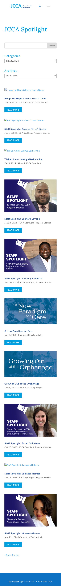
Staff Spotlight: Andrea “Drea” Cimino (25, 128)
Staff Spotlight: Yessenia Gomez (22, 533)
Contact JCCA (15, 582)
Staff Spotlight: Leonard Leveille (22, 218)
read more (13, 110)
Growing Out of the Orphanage (21, 383)
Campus (22, 335)
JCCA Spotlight (26, 102)
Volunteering (41, 102)
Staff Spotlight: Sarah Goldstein (22, 443)
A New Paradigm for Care (18, 331)
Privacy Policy (28, 582)
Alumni (21, 163)
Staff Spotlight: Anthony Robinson (23, 278)
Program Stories (42, 133)
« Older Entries (11, 555)
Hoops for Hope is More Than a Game (25, 98)
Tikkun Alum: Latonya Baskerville (23, 159)
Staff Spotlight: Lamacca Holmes (22, 473)
